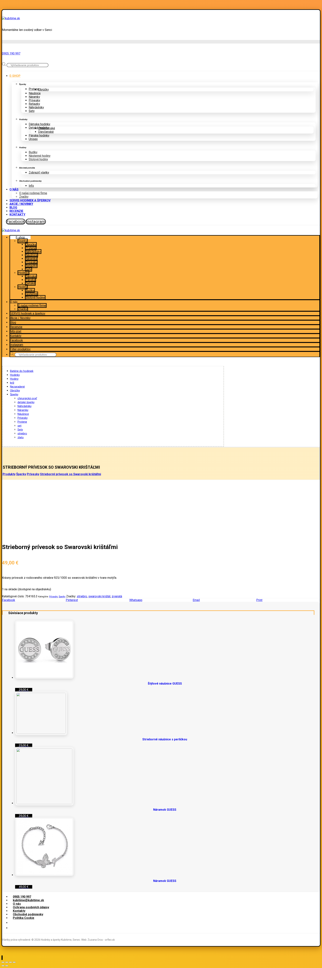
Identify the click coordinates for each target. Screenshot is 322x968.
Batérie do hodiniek (21, 371)
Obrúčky (15, 390)
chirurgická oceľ (27, 398)
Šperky (14, 394)
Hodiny (14, 379)
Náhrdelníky (24, 406)
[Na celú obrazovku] (10, 962)
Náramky (23, 410)
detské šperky (26, 402)
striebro (22, 433)
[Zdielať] (6, 962)
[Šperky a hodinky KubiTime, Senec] (11, 18)
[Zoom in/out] (14, 962)
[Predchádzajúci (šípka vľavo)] (2, 965)
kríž (12, 382)
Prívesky (23, 418)
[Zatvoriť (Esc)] (2, 962)
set (19, 425)
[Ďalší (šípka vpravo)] (6, 965)
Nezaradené (17, 386)
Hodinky (15, 375)
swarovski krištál (99, 596)
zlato (21, 437)
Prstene (22, 421)
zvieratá (117, 596)
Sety (20, 429)
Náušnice (23, 414)
